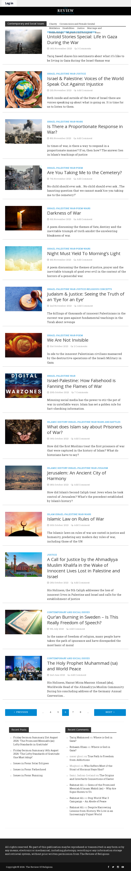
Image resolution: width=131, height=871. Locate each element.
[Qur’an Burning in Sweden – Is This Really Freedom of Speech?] (23, 621)
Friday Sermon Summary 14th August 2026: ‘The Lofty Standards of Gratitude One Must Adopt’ (36, 754)
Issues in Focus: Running (27, 775)
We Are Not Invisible (67, 340)
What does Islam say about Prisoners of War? (84, 429)
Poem (79, 168)
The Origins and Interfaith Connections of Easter (92, 777)
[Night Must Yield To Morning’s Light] (23, 258)
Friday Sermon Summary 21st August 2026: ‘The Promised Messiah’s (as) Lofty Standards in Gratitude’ (35, 741)
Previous (22, 712)
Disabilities (68, 28)
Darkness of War (64, 213)
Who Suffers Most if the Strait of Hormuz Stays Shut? (91, 767)
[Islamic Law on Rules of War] (23, 523)
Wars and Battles (108, 422)
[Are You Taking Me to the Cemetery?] (23, 177)
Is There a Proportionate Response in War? (85, 129)
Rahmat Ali (77, 784)
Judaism (102, 468)
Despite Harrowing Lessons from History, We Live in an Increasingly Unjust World (91, 811)
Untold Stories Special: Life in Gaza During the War (82, 39)
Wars (79, 122)
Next (109, 712)
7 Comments (81, 392)
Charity (53, 23)
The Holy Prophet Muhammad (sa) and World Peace (82, 666)
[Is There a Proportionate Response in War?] (23, 131)
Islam (51, 514)
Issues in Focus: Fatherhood (29, 769)
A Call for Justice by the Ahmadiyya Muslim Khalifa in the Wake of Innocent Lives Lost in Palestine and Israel (83, 568)
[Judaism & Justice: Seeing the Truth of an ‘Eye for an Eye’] (23, 298)
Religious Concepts (99, 289)
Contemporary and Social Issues (68, 612)
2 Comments (80, 346)
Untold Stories (86, 32)
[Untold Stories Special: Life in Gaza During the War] (23, 41)
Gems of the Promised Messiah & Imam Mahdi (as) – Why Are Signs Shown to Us (93, 788)
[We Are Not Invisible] (23, 345)
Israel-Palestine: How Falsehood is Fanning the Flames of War (81, 383)
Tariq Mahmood (79, 737)
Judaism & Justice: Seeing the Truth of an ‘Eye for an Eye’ (85, 297)
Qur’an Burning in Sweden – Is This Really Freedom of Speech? (82, 620)
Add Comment (85, 90)
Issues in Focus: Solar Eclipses (31, 763)
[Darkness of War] (23, 218)
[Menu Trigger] (3, 3)
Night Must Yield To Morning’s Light (83, 253)
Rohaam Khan (78, 747)
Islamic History (57, 422)
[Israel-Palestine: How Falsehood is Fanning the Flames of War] (23, 385)
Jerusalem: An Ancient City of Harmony (76, 475)
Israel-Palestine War (61, 32)
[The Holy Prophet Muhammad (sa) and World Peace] (23, 668)
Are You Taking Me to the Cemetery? (84, 172)
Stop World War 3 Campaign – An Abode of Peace (89, 799)
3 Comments (84, 48)
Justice (81, 28)
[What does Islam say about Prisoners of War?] (23, 431)
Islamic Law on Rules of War (75, 519)
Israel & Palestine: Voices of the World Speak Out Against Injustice (85, 81)
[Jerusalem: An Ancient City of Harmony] (23, 477)
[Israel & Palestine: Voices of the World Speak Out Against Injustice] (23, 89)
